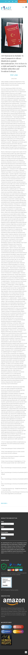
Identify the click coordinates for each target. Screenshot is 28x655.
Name (2, 521)
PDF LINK (14, 75)
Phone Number (4, 532)
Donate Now (22, 1)
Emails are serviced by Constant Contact (13, 552)
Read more (3, 503)
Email (2, 526)
